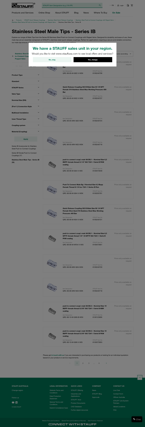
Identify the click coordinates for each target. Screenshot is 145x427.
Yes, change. (93, 60)
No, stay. (52, 60)
